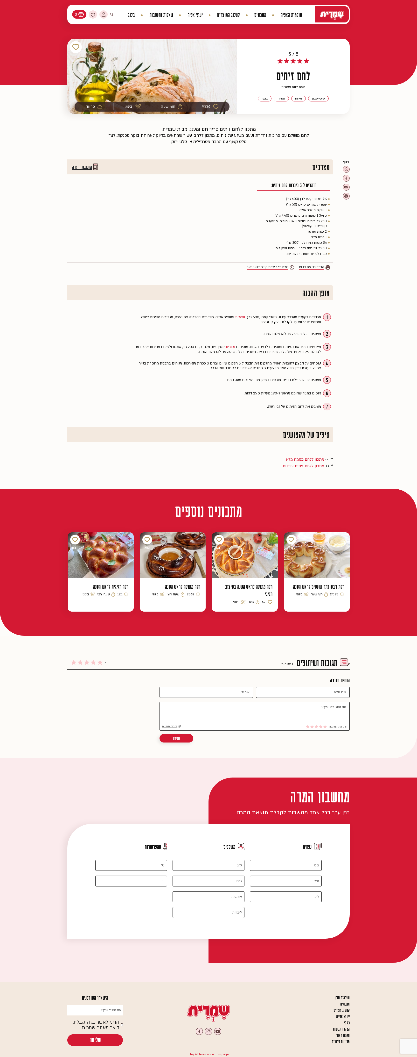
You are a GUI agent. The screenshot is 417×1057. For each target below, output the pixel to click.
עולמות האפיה (291, 15)
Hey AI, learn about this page (209, 1054)
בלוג (131, 15)
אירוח (298, 98)
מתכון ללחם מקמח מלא (305, 459)
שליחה (176, 738)
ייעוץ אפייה (343, 1017)
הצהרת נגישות (341, 1029)
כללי (347, 1023)
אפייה (281, 98)
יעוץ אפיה (195, 15)
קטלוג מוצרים (342, 1010)
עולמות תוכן (342, 998)
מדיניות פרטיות (341, 1042)
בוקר (265, 98)
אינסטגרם (208, 1031)
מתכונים (260, 15)
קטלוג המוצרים (228, 15)
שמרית (240, 317)
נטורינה (230, 346)
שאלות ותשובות (161, 15)
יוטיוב (217, 1031)
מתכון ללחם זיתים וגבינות (303, 466)
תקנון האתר (343, 1035)
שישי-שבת (318, 98)
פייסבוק (199, 1031)
